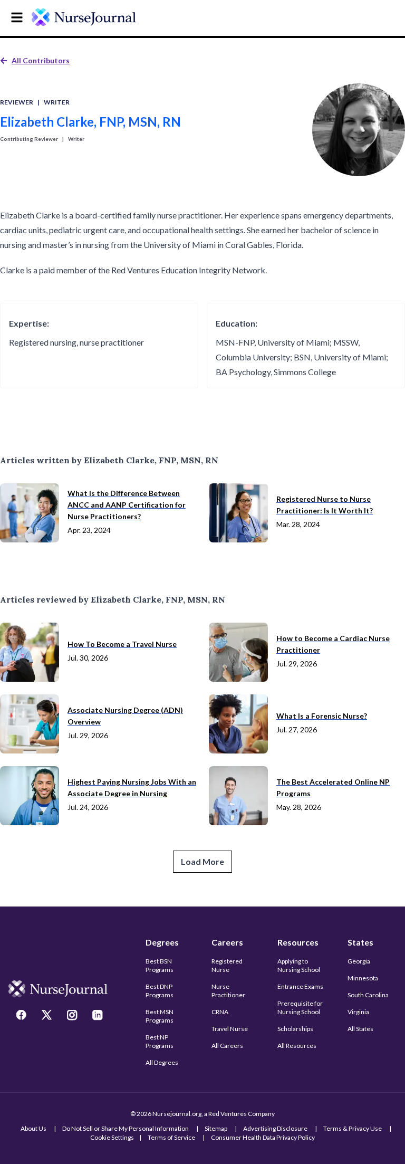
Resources (298, 942)
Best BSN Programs (159, 965)
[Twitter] (48, 1016)
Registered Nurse (227, 965)
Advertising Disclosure (275, 1128)
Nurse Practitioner (228, 990)
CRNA (219, 1012)
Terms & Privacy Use (352, 1128)
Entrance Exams (300, 986)
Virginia (358, 1012)
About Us (33, 1128)
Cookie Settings (112, 1137)
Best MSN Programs (159, 1016)
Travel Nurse (229, 1029)
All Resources (296, 1045)
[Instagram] (73, 1016)
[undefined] (84, 17)
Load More (202, 861)
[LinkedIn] (98, 1016)
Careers (227, 942)
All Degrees (162, 1062)
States (360, 942)
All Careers (227, 1045)
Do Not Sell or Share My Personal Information (125, 1128)
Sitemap (216, 1128)
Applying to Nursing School (298, 965)
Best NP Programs (159, 1041)
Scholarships (295, 1029)
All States (360, 1029)
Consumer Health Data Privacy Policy (263, 1137)
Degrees (162, 942)
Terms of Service (171, 1137)
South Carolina (368, 995)
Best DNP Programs (159, 990)
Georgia (359, 961)
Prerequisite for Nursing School (300, 1007)
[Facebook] (22, 1016)
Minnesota (363, 978)
